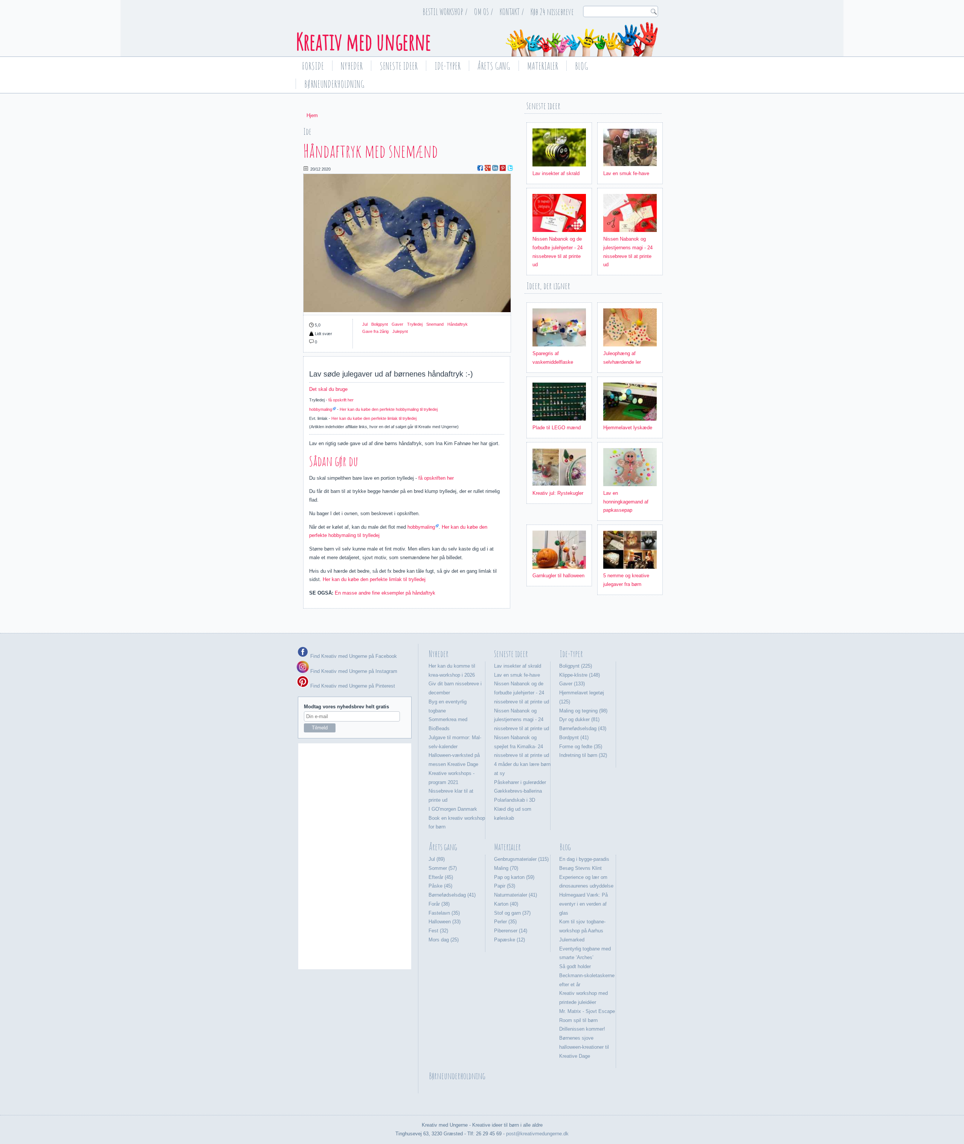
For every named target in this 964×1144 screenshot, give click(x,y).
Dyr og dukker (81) (579, 719)
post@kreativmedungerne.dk (537, 1133)
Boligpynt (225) (575, 666)
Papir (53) (504, 886)
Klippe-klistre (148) (579, 675)
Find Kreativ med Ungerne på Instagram (353, 671)
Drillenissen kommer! (582, 1029)
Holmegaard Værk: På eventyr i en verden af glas (583, 904)
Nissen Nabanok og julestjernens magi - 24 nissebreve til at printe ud (521, 720)
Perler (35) (505, 921)
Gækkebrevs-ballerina (518, 791)
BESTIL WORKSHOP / (445, 11)
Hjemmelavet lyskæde (627, 427)
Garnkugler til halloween (558, 575)
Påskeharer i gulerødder (520, 782)
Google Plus (488, 168)
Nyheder (352, 66)
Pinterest (503, 168)
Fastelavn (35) (444, 913)
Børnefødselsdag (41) (452, 895)
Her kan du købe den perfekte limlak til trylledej (373, 418)
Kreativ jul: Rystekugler (557, 493)
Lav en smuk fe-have (626, 173)
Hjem (312, 115)
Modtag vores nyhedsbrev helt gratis (346, 706)
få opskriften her (436, 478)
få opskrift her (341, 400)
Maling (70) (506, 868)
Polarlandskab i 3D (514, 800)
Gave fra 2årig (375, 331)
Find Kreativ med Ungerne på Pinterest (352, 686)
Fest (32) (438, 931)
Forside (313, 66)
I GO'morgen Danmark (453, 809)
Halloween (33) (445, 921)
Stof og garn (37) (512, 913)
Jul (365, 324)
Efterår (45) (441, 877)
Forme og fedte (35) (580, 746)
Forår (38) (439, 904)
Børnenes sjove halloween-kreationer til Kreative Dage (584, 1047)
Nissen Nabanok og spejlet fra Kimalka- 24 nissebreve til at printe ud (521, 746)
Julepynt (400, 331)
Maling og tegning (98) (583, 711)
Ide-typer (448, 66)
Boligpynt (379, 324)
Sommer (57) (443, 868)
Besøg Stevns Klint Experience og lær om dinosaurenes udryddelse (586, 877)
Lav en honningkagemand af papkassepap (625, 501)
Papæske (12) (509, 940)
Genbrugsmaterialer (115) (521, 859)
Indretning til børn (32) (583, 755)
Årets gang (493, 66)
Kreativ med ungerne (363, 41)
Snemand (435, 324)
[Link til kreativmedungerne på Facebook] (303, 656)
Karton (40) (506, 904)
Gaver (397, 324)
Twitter (510, 168)
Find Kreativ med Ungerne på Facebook (353, 656)
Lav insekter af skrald (556, 173)
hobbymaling (320, 409)
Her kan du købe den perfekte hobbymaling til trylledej (389, 409)
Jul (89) (437, 859)
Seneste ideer (399, 66)
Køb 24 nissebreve (552, 11)
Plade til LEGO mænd (556, 427)
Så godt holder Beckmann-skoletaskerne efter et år (587, 975)
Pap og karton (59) (514, 877)
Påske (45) (440, 886)
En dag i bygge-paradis (584, 859)
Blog (581, 66)
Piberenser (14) (510, 931)
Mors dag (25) (444, 940)
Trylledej (415, 324)
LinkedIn (495, 168)
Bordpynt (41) (574, 737)
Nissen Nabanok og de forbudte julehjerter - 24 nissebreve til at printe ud (521, 693)
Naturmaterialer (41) (515, 895)
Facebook (480, 168)
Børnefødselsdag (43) (582, 728)
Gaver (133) (572, 683)
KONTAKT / (512, 11)
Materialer (542, 66)
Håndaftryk (457, 324)
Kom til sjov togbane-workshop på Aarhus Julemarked (582, 931)
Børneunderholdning (334, 84)
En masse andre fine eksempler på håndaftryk (385, 593)
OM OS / (483, 11)
